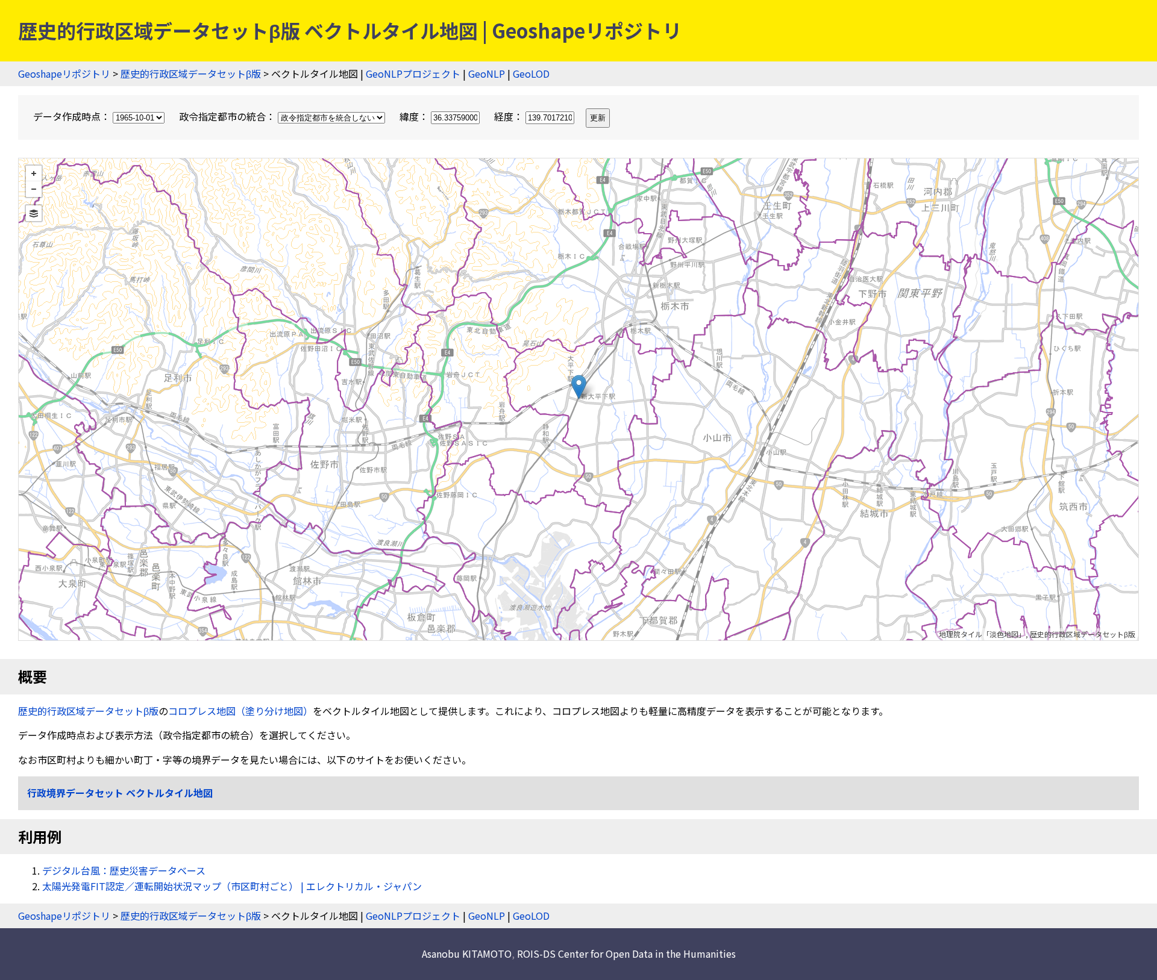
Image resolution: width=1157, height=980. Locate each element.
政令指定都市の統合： (228, 116)
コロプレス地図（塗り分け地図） (240, 711)
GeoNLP (486, 73)
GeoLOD (531, 73)
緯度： (415, 116)
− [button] (34, 189)
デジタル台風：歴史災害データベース (123, 870)
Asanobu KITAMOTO (467, 953)
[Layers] (34, 213)
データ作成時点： (73, 116)
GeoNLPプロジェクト (413, 73)
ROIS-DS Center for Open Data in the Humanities (626, 953)
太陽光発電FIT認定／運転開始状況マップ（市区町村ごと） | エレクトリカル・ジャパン (232, 886)
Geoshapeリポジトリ (64, 73)
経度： (509, 116)
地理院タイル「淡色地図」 (982, 634)
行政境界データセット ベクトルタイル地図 (120, 792)
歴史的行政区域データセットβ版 (191, 73)
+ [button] (34, 173)
